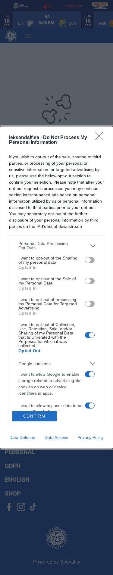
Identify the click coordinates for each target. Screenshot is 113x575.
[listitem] (56, 245)
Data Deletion (22, 437)
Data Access (56, 437)
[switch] (90, 260)
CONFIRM (34, 416)
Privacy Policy (90, 437)
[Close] (101, 138)
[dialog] (56, 287)
